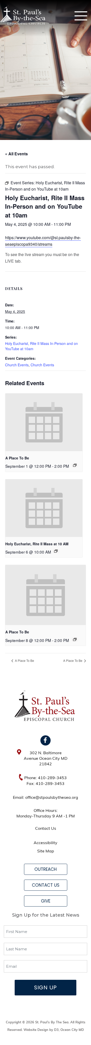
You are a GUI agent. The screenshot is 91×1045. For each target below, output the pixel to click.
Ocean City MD (72, 1030)
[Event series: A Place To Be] (75, 465)
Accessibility (45, 843)
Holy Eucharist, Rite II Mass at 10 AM (37, 543)
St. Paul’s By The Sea (52, 1022)
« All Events (16, 154)
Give (45, 901)
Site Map (45, 851)
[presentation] (43, 422)
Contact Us (45, 829)
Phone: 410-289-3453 (45, 778)
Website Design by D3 (41, 1030)
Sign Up (45, 987)
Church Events (17, 364)
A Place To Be (17, 457)
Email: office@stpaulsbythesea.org (45, 798)
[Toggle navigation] (81, 15)
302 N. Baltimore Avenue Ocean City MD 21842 (45, 758)
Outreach (45, 869)
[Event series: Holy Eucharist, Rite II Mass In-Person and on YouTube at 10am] (56, 551)
